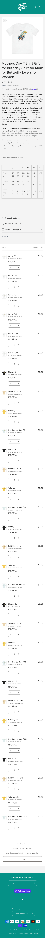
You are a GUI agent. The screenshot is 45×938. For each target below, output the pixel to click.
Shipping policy (34, 933)
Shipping (4, 85)
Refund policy (37, 930)
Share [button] (6, 236)
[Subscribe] (34, 883)
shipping (21, 853)
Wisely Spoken (14, 930)
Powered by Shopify (24, 930)
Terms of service (23, 933)
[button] (4, 6)
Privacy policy (12, 933)
